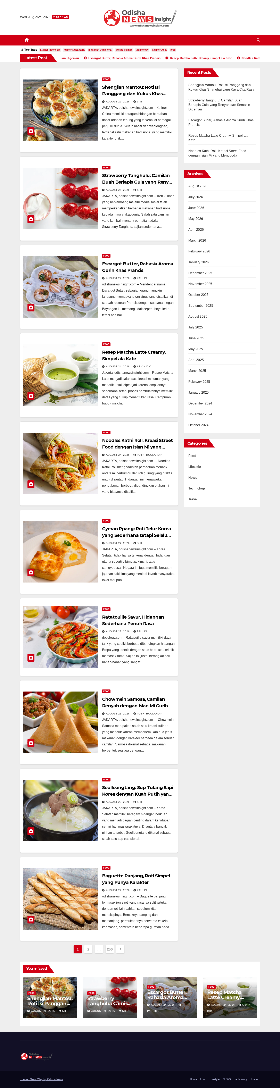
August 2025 (197, 316)
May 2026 (195, 218)
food (172, 49)
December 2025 (200, 273)
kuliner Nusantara (74, 49)
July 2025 (195, 327)
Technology (197, 488)
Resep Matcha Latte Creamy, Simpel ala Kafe (226, 997)
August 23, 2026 (118, 631)
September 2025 (200, 305)
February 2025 (199, 381)
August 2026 (197, 186)
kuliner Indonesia (50, 49)
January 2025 (198, 392)
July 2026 (195, 197)
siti (139, 101)
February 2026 (199, 251)
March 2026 (197, 240)
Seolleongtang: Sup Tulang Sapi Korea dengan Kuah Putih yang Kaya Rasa (137, 794)
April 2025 (196, 360)
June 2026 (196, 208)
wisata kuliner (124, 49)
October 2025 (198, 294)
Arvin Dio (144, 366)
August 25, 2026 (118, 190)
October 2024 (198, 425)
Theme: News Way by (33, 1079)
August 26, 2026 (118, 101)
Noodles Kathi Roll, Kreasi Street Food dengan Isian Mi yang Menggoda (137, 447)
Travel (193, 499)
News (192, 477)
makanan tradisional (100, 49)
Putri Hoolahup (149, 454)
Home (193, 1079)
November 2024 (200, 414)
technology (142, 49)
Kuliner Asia (159, 49)
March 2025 (197, 371)
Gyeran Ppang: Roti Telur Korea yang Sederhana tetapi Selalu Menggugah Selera (136, 535)
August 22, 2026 (118, 890)
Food (106, 79)
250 (110, 949)
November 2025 (200, 284)
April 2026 (196, 229)
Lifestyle (194, 466)
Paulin (142, 278)
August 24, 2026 (118, 278)
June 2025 (196, 338)
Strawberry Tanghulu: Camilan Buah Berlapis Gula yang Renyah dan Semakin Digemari (138, 182)
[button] (258, 40)
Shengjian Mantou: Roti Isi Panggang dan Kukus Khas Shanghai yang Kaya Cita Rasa (135, 93)
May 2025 (195, 349)
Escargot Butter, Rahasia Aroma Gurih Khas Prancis (169, 997)
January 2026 (198, 262)
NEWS (227, 1079)
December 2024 (200, 403)
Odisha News (55, 1079)
